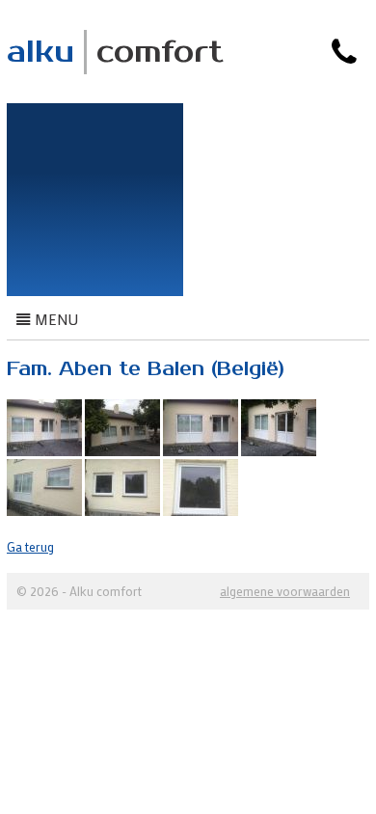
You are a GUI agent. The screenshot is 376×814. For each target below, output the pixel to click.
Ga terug (30, 546)
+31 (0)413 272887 (285, 86)
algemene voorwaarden (285, 591)
